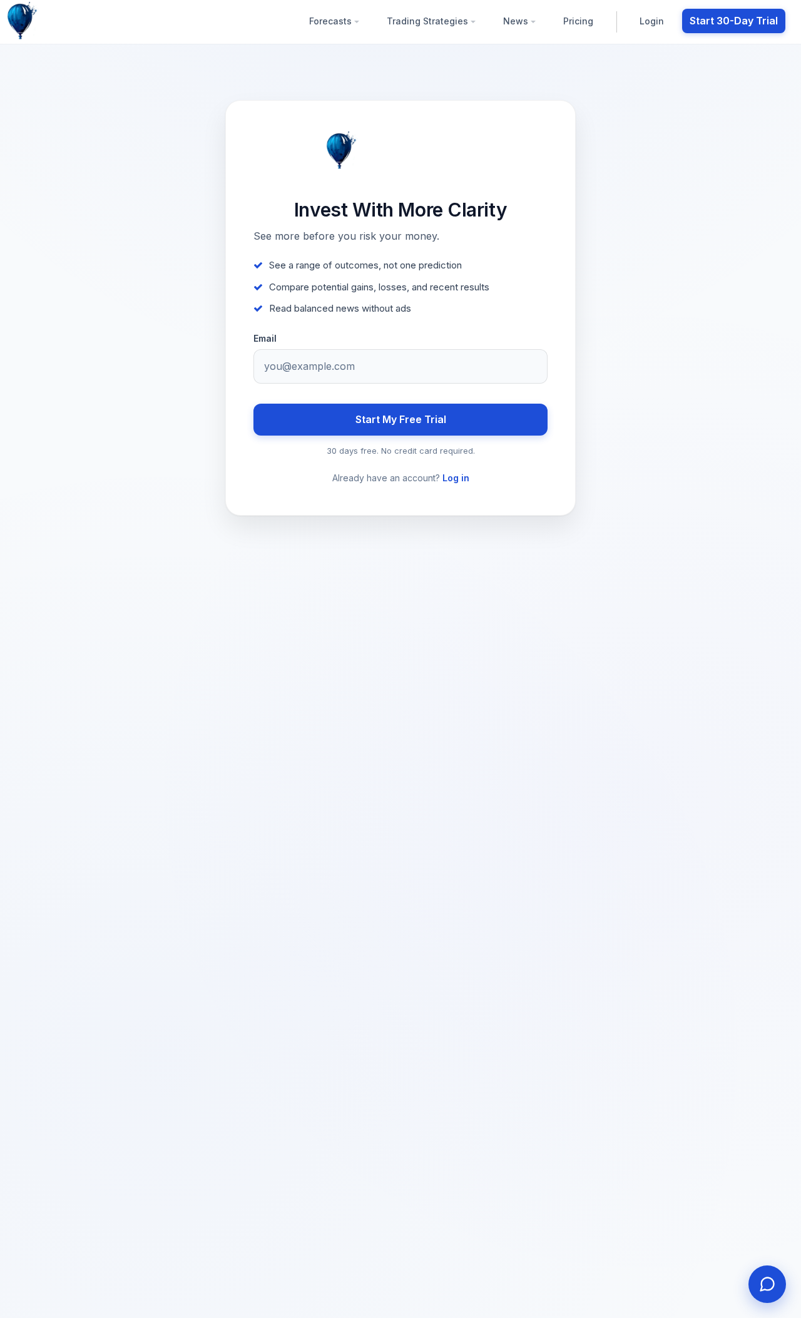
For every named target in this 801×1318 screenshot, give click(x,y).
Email (265, 339)
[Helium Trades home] (62, 21)
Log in (455, 478)
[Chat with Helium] (767, 1284)
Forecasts (331, 21)
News (517, 21)
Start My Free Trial (400, 419)
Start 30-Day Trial (734, 20)
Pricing (578, 21)
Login (652, 21)
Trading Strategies (429, 21)
